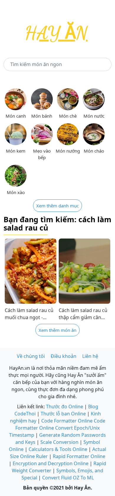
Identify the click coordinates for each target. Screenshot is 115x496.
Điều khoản (63, 356)
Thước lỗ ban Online (63, 413)
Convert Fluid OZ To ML (68, 477)
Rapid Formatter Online (79, 456)
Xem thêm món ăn (57, 330)
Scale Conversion (59, 442)
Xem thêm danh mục (57, 206)
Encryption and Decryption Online (50, 463)
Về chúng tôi (31, 356)
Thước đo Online (64, 406)
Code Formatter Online (67, 420)
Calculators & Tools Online (58, 449)
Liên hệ (90, 356)
